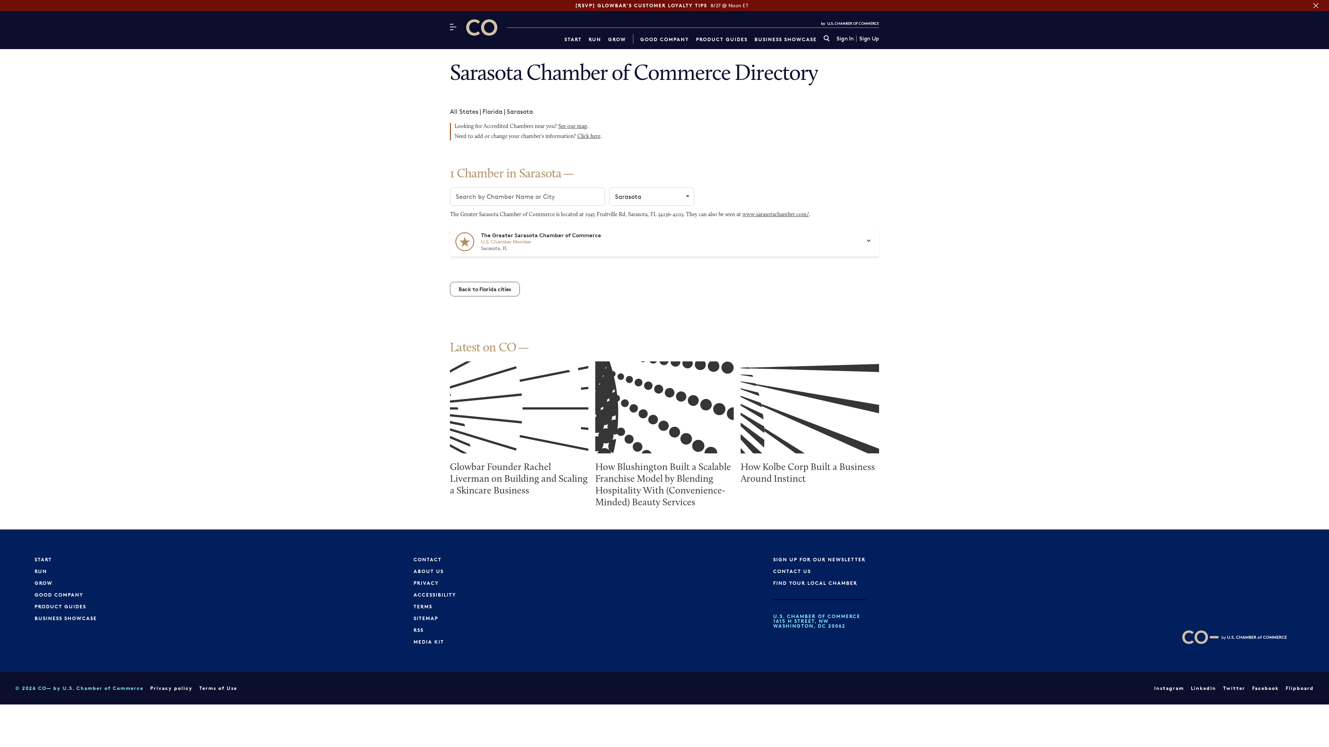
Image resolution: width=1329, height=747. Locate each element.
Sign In (845, 39)
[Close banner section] (1316, 5)
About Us (429, 571)
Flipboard (1300, 688)
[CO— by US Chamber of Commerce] (481, 27)
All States (464, 111)
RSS (419, 630)
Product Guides (722, 39)
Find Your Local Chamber (815, 583)
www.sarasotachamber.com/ (775, 215)
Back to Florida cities (485, 289)
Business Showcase (785, 39)
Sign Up (869, 39)
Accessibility (435, 595)
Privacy (426, 583)
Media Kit (429, 642)
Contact (428, 559)
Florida (492, 111)
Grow (617, 39)
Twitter (1234, 688)
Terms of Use (218, 688)
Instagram (1169, 688)
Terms (423, 606)
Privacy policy (171, 688)
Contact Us (792, 571)
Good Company (664, 39)
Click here (588, 136)
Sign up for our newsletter (819, 559)
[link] (827, 39)
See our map (572, 126)
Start (573, 39)
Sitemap (426, 618)
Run (595, 39)
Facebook (1265, 688)
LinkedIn (1203, 688)
